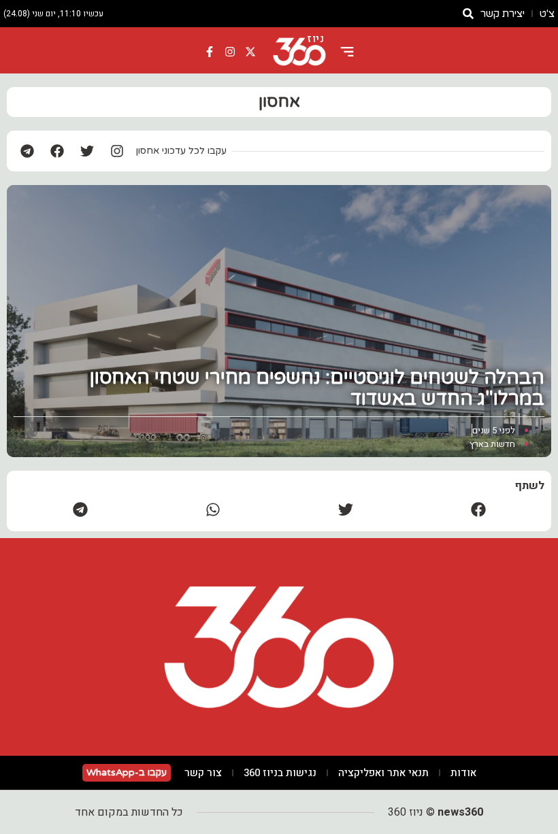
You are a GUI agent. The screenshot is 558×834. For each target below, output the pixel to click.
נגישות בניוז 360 (280, 772)
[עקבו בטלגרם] (27, 151)
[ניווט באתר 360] (347, 51)
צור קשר (203, 772)
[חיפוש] (468, 13)
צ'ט (547, 13)
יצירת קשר (502, 13)
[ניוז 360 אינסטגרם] (230, 52)
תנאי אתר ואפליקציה (383, 772)
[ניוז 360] (299, 52)
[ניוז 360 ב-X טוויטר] (250, 52)
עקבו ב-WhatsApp (126, 772)
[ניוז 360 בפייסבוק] (210, 52)
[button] (478, 509)
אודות (463, 772)
